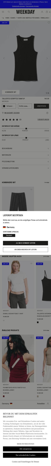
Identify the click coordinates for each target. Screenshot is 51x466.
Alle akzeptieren (25, 449)
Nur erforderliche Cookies (25, 455)
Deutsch (9, 235)
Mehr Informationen (25, 444)
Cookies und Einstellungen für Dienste (25, 462)
